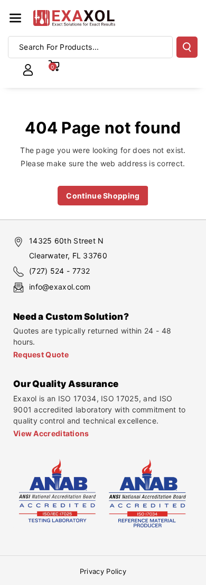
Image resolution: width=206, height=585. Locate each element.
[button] (15, 18)
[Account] (28, 70)
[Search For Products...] (187, 47)
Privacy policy (103, 571)
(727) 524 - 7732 (59, 270)
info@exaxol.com (60, 286)
